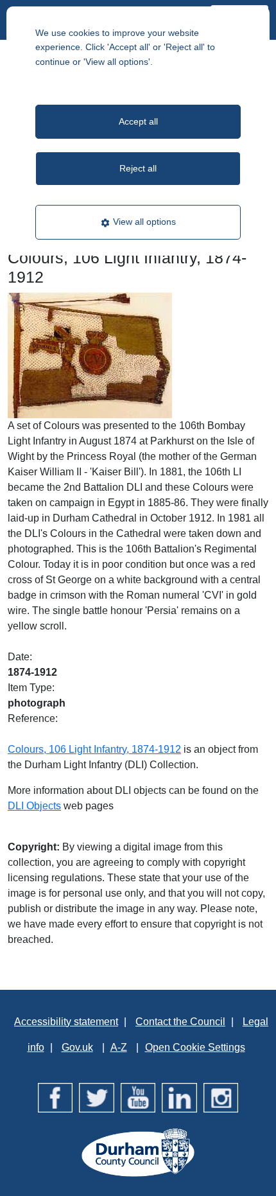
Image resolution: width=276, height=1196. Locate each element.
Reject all (138, 168)
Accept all (138, 121)
